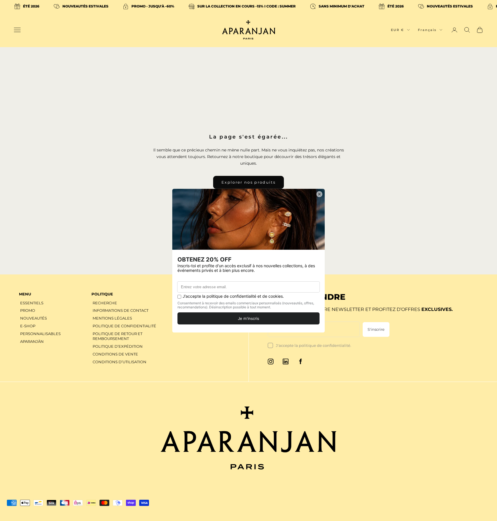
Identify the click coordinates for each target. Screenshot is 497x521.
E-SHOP (27, 326)
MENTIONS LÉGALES (112, 318)
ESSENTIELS (31, 303)
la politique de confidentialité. (323, 345)
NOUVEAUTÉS (33, 318)
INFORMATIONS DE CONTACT (120, 310)
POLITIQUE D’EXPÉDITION (118, 346)
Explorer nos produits (248, 182)
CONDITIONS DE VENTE (115, 354)
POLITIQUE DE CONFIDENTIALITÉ (124, 326)
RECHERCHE (105, 303)
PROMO (27, 310)
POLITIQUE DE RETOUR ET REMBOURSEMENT (117, 336)
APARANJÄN (32, 341)
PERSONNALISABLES (40, 333)
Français (427, 30)
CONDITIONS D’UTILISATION (119, 361)
